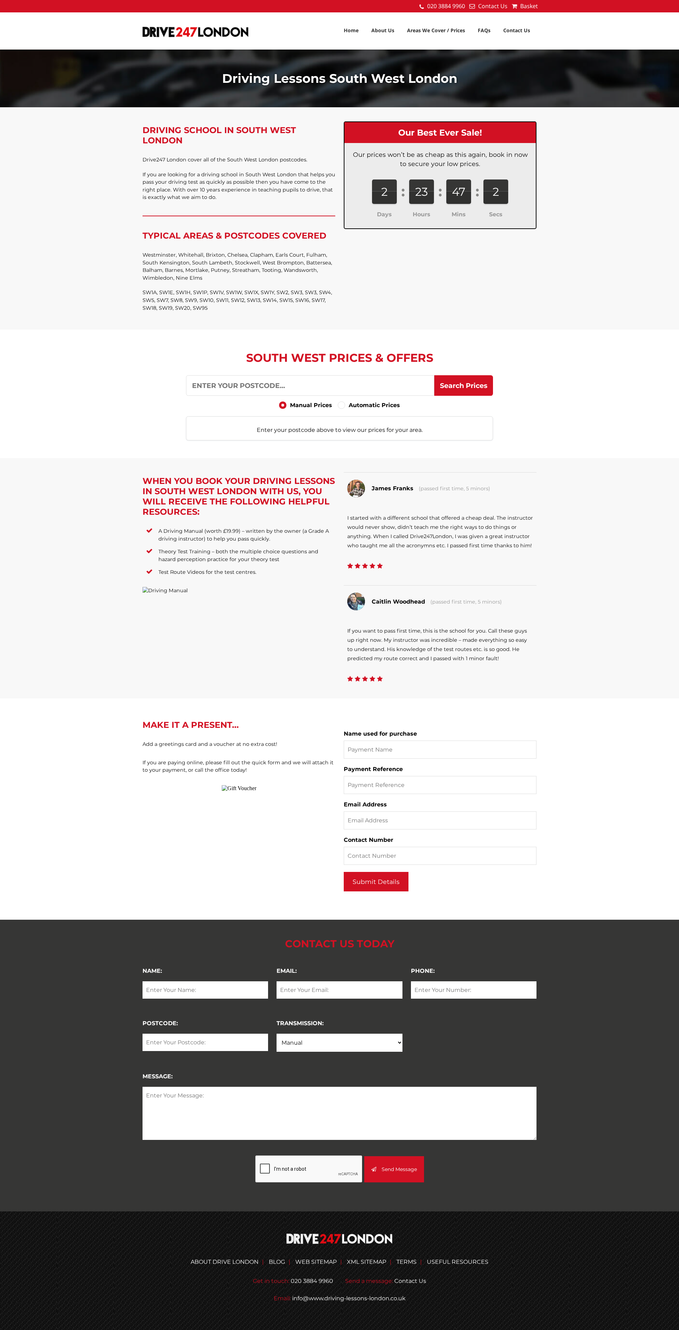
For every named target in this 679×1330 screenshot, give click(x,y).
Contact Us (492, 6)
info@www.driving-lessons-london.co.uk (349, 1298)
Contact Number (368, 840)
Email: (287, 970)
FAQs (484, 30)
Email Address (365, 804)
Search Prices (463, 385)
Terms (406, 1261)
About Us (382, 30)
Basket (528, 6)
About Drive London (225, 1261)
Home (351, 30)
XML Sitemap (366, 1261)
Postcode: (160, 1023)
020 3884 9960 (446, 6)
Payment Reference (373, 769)
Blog (277, 1261)
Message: (158, 1076)
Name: (152, 970)
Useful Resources (457, 1261)
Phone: (423, 970)
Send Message (399, 1169)
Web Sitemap (316, 1261)
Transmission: (300, 1023)
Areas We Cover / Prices (436, 30)
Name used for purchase (380, 733)
